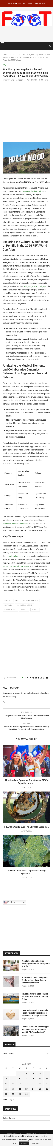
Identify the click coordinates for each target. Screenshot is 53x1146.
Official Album (10, 610)
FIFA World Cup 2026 (30, 600)
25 (40, 1089)
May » (11, 1099)
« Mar (5, 1099)
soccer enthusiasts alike (32, 191)
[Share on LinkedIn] (36, 677)
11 (40, 1078)
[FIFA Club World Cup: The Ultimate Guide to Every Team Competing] (26, 807)
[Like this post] (25, 677)
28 (13, 1094)
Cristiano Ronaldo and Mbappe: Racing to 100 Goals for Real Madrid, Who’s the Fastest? (35, 1029)
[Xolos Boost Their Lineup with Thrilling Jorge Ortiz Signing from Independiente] (11, 981)
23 (26, 1089)
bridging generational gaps (35, 286)
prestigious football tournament (16, 566)
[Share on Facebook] (27, 677)
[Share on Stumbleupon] (41, 677)
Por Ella (24, 610)
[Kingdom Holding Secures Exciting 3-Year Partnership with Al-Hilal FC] (11, 965)
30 (26, 1094)
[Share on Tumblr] (38, 677)
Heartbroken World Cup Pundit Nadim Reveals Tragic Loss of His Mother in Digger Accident (35, 1013)
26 (47, 1089)
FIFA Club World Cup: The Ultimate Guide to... (26, 827)
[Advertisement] (27, 33)
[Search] (50, 46)
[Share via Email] (47, 677)
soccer (35, 610)
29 (20, 1094)
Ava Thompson (11, 688)
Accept (24, 1143)
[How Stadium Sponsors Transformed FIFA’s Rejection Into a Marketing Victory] (26, 760)
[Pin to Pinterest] (33, 677)
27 (6, 1094)
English (11, 902)
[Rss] (46, 46)
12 (47, 1078)
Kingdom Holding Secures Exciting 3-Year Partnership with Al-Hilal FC (36, 963)
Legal (30, 3)
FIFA (14, 55)
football (8, 605)
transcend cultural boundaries (15, 524)
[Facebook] (43, 46)
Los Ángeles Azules (24, 605)
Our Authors (40, 3)
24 (33, 1089)
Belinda (7, 600)
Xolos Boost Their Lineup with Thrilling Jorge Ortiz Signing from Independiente (35, 980)
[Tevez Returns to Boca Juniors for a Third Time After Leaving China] (11, 998)
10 (33, 1078)
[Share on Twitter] (30, 677)
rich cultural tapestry (14, 556)
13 (6, 1084)
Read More (35, 1143)
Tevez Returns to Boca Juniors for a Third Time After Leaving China (35, 996)
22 (20, 1089)
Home (5, 55)
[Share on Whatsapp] (44, 677)
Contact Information (16, 3)
